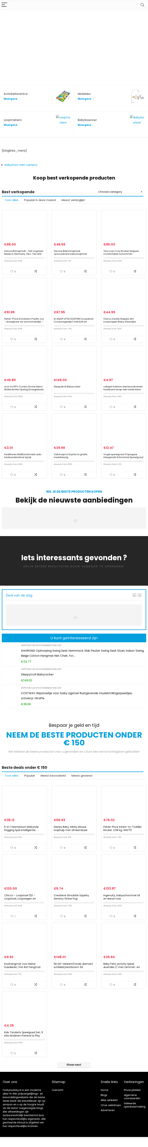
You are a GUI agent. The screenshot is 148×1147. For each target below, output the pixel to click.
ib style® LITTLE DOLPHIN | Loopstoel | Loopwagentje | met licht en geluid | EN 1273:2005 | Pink (73, 321)
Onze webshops (111, 1105)
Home (104, 1090)
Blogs (104, 1095)
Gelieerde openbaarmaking (134, 1105)
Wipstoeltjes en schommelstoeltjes (41, 645)
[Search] (142, 5)
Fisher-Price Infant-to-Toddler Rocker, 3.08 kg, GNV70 (122, 828)
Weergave (10, 99)
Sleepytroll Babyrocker (67, 386)
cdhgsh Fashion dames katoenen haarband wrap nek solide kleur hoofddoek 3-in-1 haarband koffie (123, 389)
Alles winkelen (109, 1100)
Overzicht (57, 1090)
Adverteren (108, 1110)
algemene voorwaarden (132, 1096)
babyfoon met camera (21, 165)
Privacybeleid (132, 1090)
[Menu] (4, 5)
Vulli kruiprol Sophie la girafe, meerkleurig (71, 456)
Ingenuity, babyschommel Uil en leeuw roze (121, 897)
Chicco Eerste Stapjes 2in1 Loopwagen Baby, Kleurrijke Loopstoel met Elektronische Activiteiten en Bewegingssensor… (123, 323)
